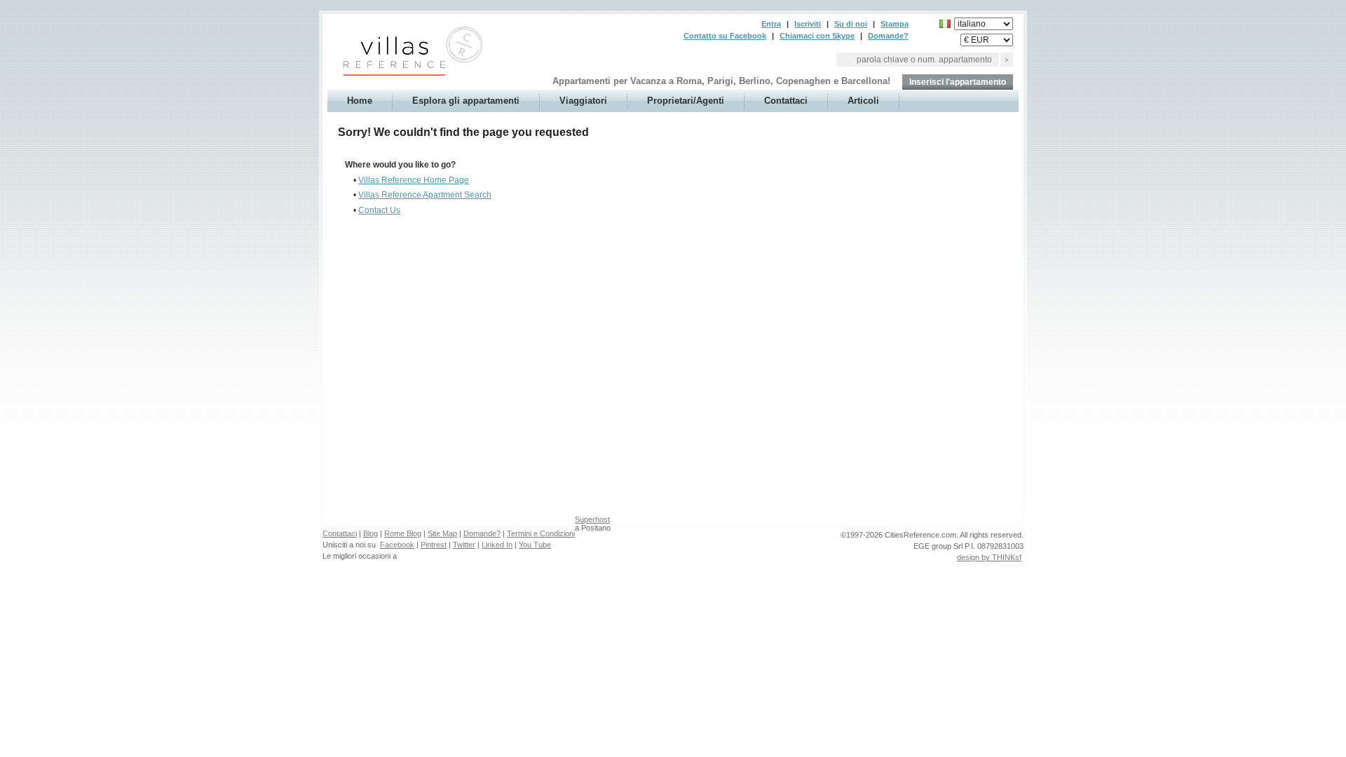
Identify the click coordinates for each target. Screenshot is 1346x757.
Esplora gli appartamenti (465, 100)
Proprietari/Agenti (685, 100)
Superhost (592, 519)
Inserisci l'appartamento (957, 82)
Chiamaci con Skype (817, 36)
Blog (370, 533)
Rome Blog (402, 533)
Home (359, 100)
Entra (771, 24)
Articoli (863, 100)
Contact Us (379, 210)
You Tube (535, 544)
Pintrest (434, 544)
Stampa (895, 24)
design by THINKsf (989, 557)
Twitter (464, 544)
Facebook (397, 544)
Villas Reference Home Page (413, 180)
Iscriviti (807, 24)
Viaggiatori (583, 100)
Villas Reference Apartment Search (424, 195)
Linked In (497, 544)
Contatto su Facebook (725, 36)
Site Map (442, 533)
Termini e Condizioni (541, 533)
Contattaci (786, 100)
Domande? (888, 36)
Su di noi (850, 24)
